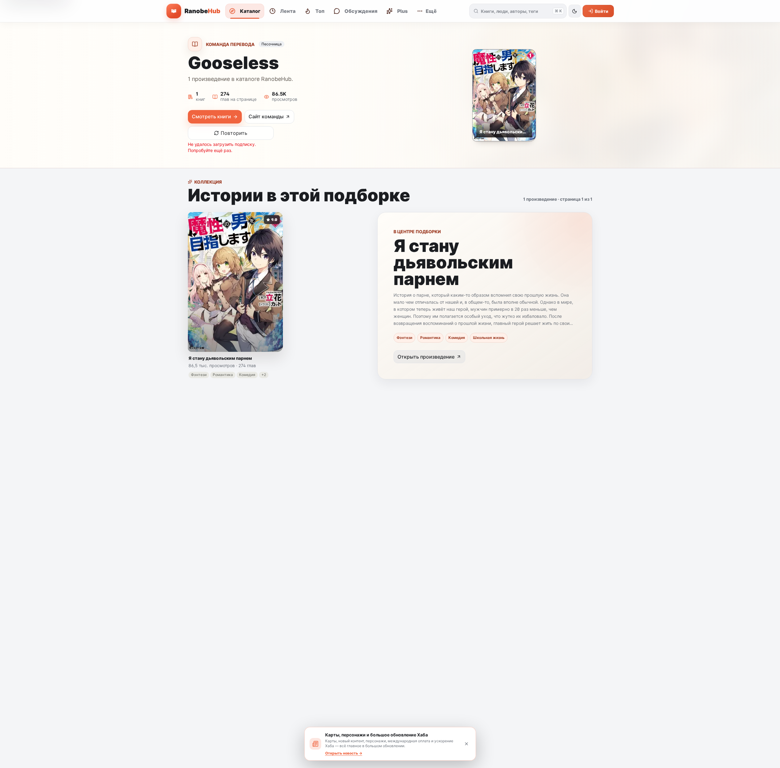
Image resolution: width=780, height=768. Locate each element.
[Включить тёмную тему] (575, 11)
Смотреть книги (211, 116)
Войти (601, 11)
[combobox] (515, 11)
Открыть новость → (343, 753)
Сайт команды (266, 116)
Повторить (234, 133)
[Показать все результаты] (476, 11)
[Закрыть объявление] (466, 744)
